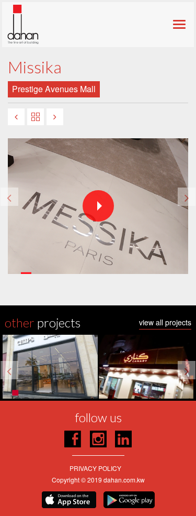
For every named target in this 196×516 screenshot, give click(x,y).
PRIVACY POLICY (95, 468)
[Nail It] (16, 116)
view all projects (165, 323)
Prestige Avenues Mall (54, 89)
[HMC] (55, 116)
